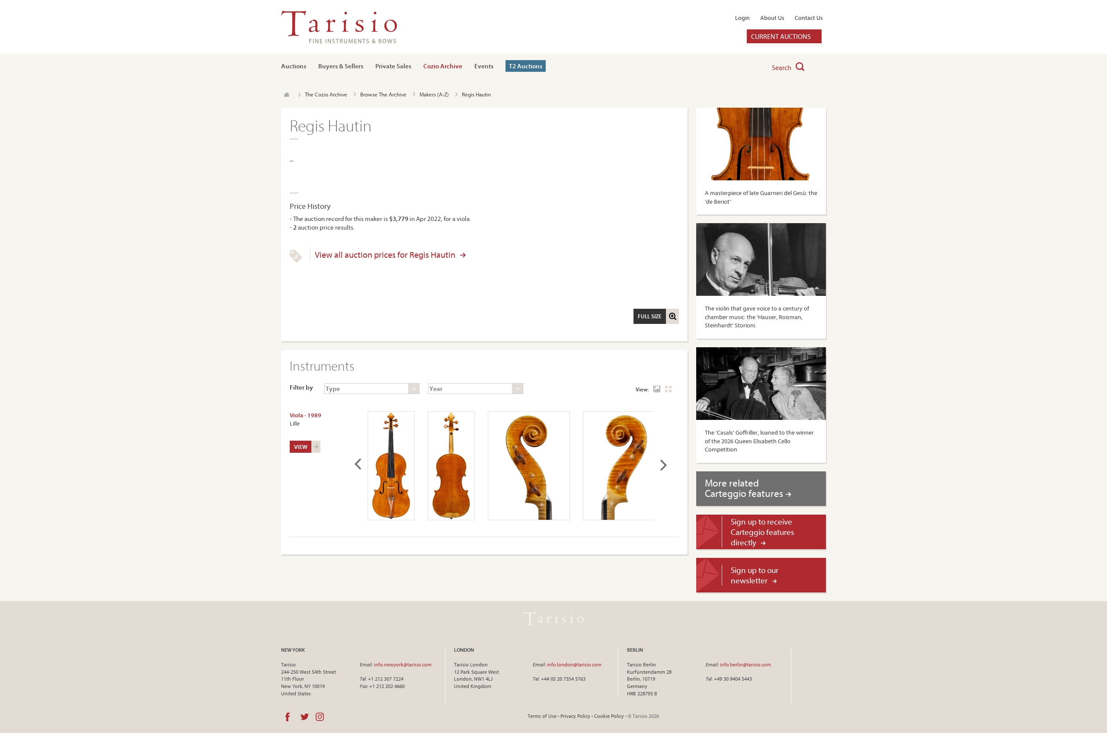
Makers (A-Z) (434, 94)
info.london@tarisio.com (574, 664)
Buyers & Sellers (340, 66)
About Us (772, 18)
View (300, 447)
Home (286, 94)
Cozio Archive (442, 66)
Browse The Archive (383, 94)
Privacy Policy (575, 716)
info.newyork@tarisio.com (403, 664)
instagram (320, 717)
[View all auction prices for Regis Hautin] (296, 261)
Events (483, 66)
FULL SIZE (650, 316)
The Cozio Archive (326, 94)
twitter (305, 717)
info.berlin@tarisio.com (745, 664)
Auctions (293, 66)
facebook (287, 717)
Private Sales (393, 66)
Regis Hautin (476, 94)
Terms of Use (542, 716)
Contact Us (809, 18)
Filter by (301, 387)
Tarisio (553, 619)
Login (742, 18)
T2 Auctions (525, 66)
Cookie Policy (609, 716)
